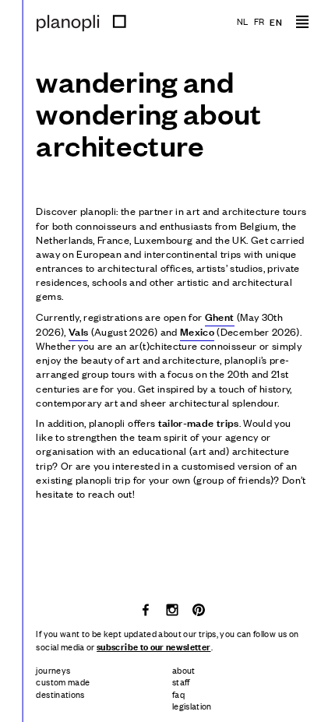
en (276, 21)
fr (259, 21)
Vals (78, 331)
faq (178, 694)
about (184, 670)
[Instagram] (173, 608)
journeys (53, 670)
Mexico (197, 331)
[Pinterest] (198, 608)
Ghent (220, 316)
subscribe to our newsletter (153, 646)
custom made (63, 681)
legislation (192, 706)
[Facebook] (146, 608)
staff (181, 681)
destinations (60, 694)
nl (243, 21)
